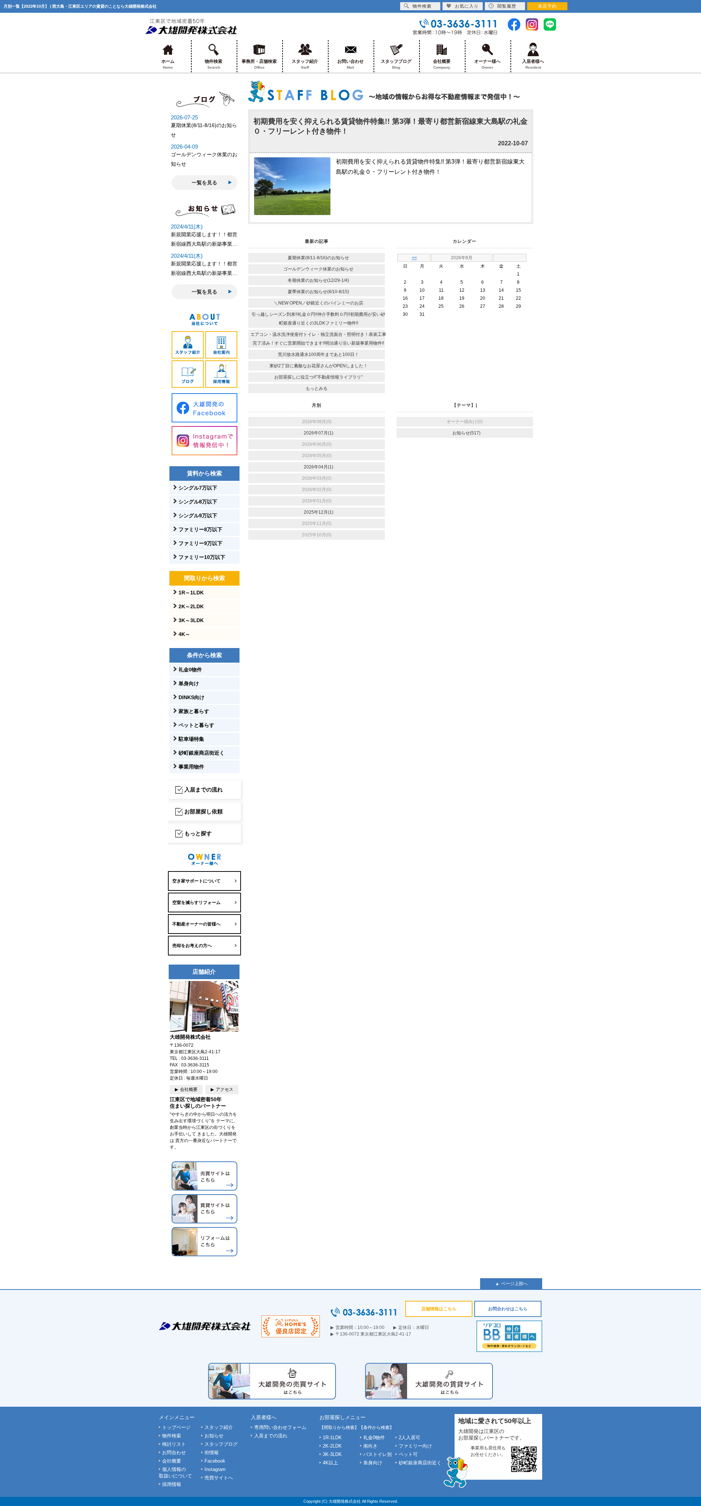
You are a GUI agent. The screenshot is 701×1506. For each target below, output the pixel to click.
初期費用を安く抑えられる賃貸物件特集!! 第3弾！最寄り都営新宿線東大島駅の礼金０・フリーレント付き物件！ (390, 126)
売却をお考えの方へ (192, 945)
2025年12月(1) (318, 512)
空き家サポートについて (196, 881)
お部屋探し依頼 (203, 811)
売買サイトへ (218, 1477)
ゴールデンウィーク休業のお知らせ (318, 269)
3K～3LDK (191, 620)
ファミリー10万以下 (202, 557)
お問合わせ (174, 1452)
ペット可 (408, 1454)
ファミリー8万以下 (200, 529)
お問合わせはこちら (508, 1308)
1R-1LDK (332, 1437)
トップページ (176, 1427)
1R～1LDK (191, 592)
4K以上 (330, 1462)
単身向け (189, 683)
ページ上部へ (514, 1283)
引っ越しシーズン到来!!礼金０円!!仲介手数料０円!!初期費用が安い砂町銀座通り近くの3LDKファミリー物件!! (318, 319)
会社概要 (442, 64)
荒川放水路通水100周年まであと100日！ (318, 354)
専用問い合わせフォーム (280, 1427)
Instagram (215, 1469)
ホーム (168, 64)
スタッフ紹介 (305, 64)
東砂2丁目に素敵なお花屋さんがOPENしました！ (318, 365)
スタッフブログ (396, 64)
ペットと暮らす (196, 725)
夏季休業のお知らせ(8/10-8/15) (318, 291)
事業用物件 (191, 767)
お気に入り (467, 6)
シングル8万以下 (198, 502)
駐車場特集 (191, 739)
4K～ (184, 634)
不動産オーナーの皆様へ (196, 924)
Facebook (214, 1461)
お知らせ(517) (466, 433)
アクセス (224, 1089)
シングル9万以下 (198, 515)
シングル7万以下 (198, 488)
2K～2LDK (191, 606)
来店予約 (547, 6)
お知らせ (213, 1435)
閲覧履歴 (506, 6)
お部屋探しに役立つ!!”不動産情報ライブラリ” (318, 377)
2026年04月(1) (318, 467)
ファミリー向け (415, 1446)
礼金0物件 (190, 669)
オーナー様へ (487, 64)
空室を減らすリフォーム (196, 902)
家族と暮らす (194, 711)
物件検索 (213, 64)
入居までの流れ (203, 789)
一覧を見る (204, 182)
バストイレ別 (377, 1454)
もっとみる (316, 388)
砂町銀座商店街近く (202, 753)
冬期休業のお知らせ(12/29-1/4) (318, 280)
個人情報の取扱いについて (175, 1473)
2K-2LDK (332, 1446)
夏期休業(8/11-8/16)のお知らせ (318, 257)
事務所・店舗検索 (259, 64)
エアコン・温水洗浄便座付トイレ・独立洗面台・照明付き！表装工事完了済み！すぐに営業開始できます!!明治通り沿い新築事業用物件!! (318, 339)
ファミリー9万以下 (200, 543)
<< (414, 257)
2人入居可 (409, 1437)
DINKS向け (191, 697)
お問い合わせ (350, 64)
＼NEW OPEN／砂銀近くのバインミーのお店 (318, 303)
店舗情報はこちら (438, 1308)
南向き (370, 1446)
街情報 (211, 1452)
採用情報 (171, 1484)
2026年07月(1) (318, 433)
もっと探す (198, 833)
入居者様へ (533, 64)
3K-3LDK (332, 1454)
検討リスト (174, 1444)
